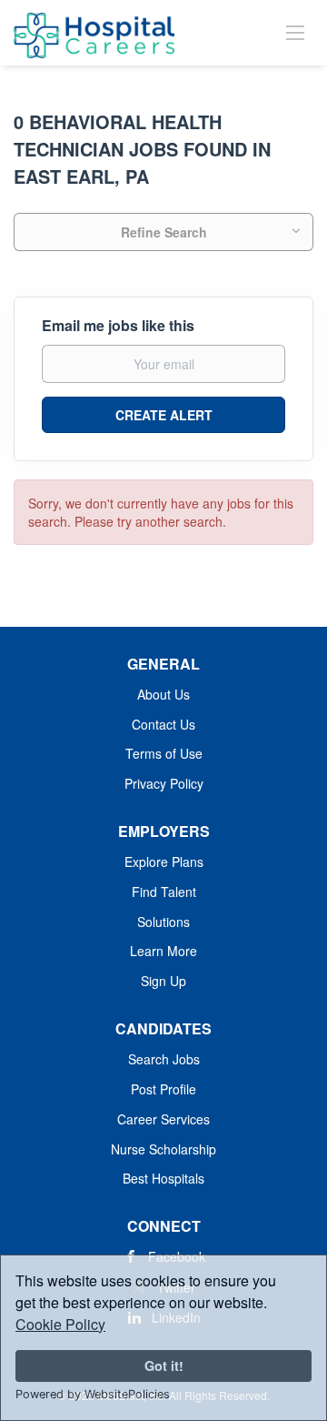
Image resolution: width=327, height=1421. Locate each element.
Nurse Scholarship (163, 1149)
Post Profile (163, 1089)
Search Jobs (164, 1059)
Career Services (163, 1119)
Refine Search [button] (164, 232)
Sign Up (163, 981)
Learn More (163, 951)
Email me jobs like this (118, 326)
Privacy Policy (163, 783)
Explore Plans (163, 861)
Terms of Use (164, 753)
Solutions (163, 921)
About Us (163, 694)
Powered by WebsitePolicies (92, 1394)
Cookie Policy (60, 1324)
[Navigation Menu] (295, 31)
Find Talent (164, 891)
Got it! (163, 1365)
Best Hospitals (163, 1178)
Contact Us (163, 724)
